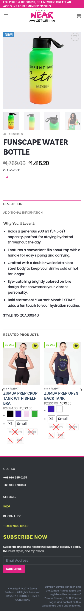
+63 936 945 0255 (15, 477)
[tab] (42, 204)
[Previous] (10, 70)
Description (12, 204)
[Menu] (5, 16)
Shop (6, 506)
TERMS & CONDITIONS (27, 598)
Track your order (15, 526)
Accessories (13, 134)
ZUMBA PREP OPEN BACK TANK (61, 396)
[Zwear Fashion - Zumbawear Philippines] (42, 15)
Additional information (23, 212)
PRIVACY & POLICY (16, 596)
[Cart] (78, 15)
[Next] (74, 70)
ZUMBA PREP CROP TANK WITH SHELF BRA (20, 398)
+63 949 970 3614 (14, 485)
